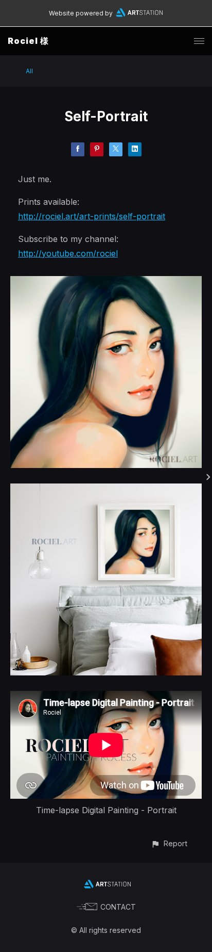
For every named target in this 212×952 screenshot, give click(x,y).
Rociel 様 (28, 41)
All (29, 71)
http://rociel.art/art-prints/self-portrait (91, 216)
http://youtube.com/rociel (68, 253)
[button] (169, 843)
